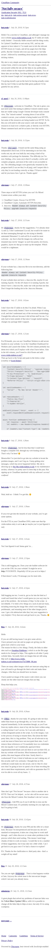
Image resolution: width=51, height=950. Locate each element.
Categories (13, 936)
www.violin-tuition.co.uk (21, 38)
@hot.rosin (8, 106)
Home (3, 936)
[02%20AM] (25, 694)
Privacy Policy (7, 941)
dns (2, 15)
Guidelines (23, 936)
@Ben (6, 719)
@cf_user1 (12, 148)
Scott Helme (16, 361)
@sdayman (8, 228)
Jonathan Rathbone (19, 650)
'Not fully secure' (12, 8)
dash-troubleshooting (8, 18)
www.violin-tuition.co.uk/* (11, 355)
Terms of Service (37, 936)
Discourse (15, 946)
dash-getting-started (20, 15)
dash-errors (32, 15)
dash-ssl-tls (8, 15)
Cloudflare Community (10, 3)
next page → (6, 921)
